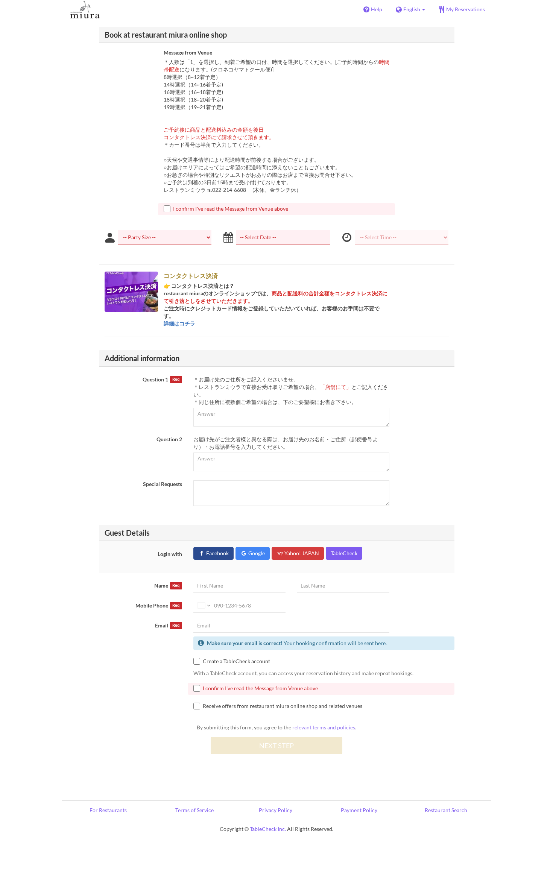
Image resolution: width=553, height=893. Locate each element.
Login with (170, 554)
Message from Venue (188, 52)
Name (166, 585)
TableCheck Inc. (268, 829)
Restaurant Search (446, 810)
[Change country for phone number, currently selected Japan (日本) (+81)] (203, 605)
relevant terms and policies (323, 727)
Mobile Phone (157, 605)
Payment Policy (359, 810)
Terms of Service (194, 810)
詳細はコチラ (179, 323)
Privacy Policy (275, 810)
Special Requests (162, 484)
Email (167, 625)
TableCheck (344, 553)
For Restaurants (108, 810)
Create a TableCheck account (236, 661)
